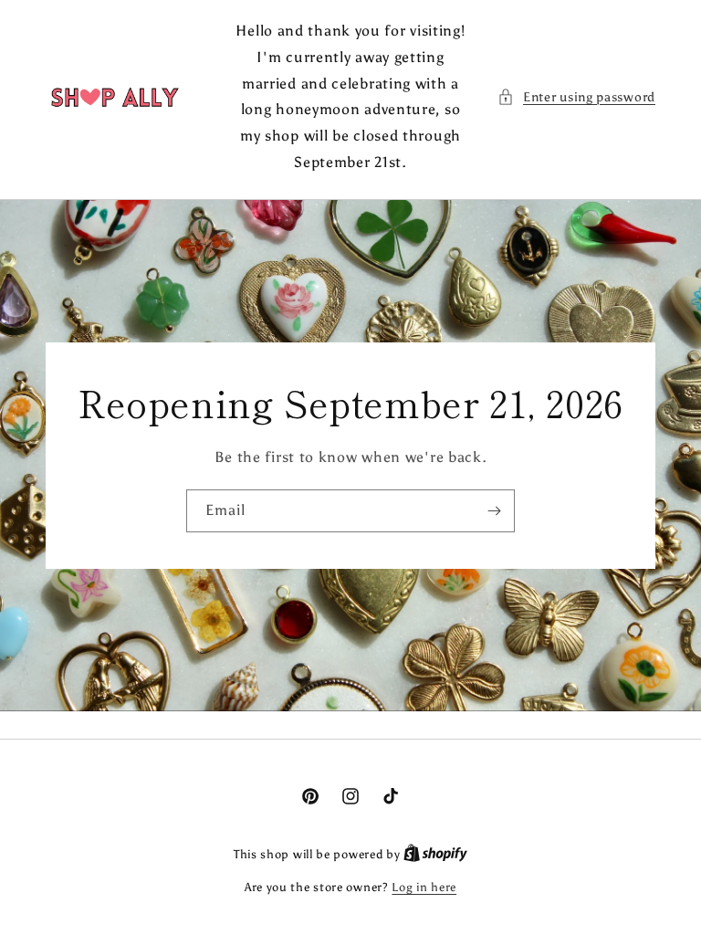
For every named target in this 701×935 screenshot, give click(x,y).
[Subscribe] (494, 510)
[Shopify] (435, 854)
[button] (576, 97)
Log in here (424, 887)
